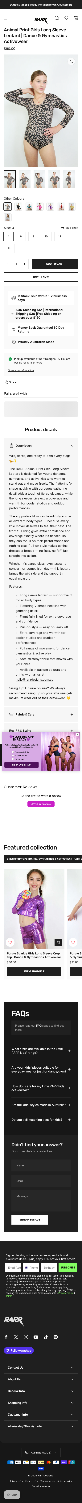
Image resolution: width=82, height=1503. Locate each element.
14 (9, 248)
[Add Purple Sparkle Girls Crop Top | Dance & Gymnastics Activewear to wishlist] (73, 942)
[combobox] (25, 1267)
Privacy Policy (65, 1293)
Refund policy (31, 1481)
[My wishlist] (66, 18)
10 (46, 236)
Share (13, 382)
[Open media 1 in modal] (71, 61)
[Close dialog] (77, 734)
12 (59, 236)
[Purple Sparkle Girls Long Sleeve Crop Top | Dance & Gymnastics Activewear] (34, 909)
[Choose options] (58, 942)
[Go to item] (10, 179)
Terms (9, 1296)
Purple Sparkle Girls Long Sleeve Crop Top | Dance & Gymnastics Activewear (34, 955)
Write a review (41, 804)
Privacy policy (16, 1481)
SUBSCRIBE (67, 1267)
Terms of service (47, 1481)
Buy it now (41, 276)
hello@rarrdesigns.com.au (34, 679)
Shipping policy (64, 1481)
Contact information (41, 1486)
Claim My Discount (21, 764)
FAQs (39, 1025)
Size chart (72, 227)
